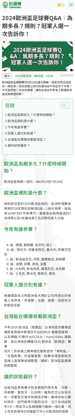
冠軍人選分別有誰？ (22, 133)
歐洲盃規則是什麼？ (22, 120)
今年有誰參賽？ (19, 127)
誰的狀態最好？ (19, 145)
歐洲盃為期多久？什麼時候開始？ (32, 114)
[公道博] (11, 5)
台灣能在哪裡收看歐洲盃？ (27, 139)
